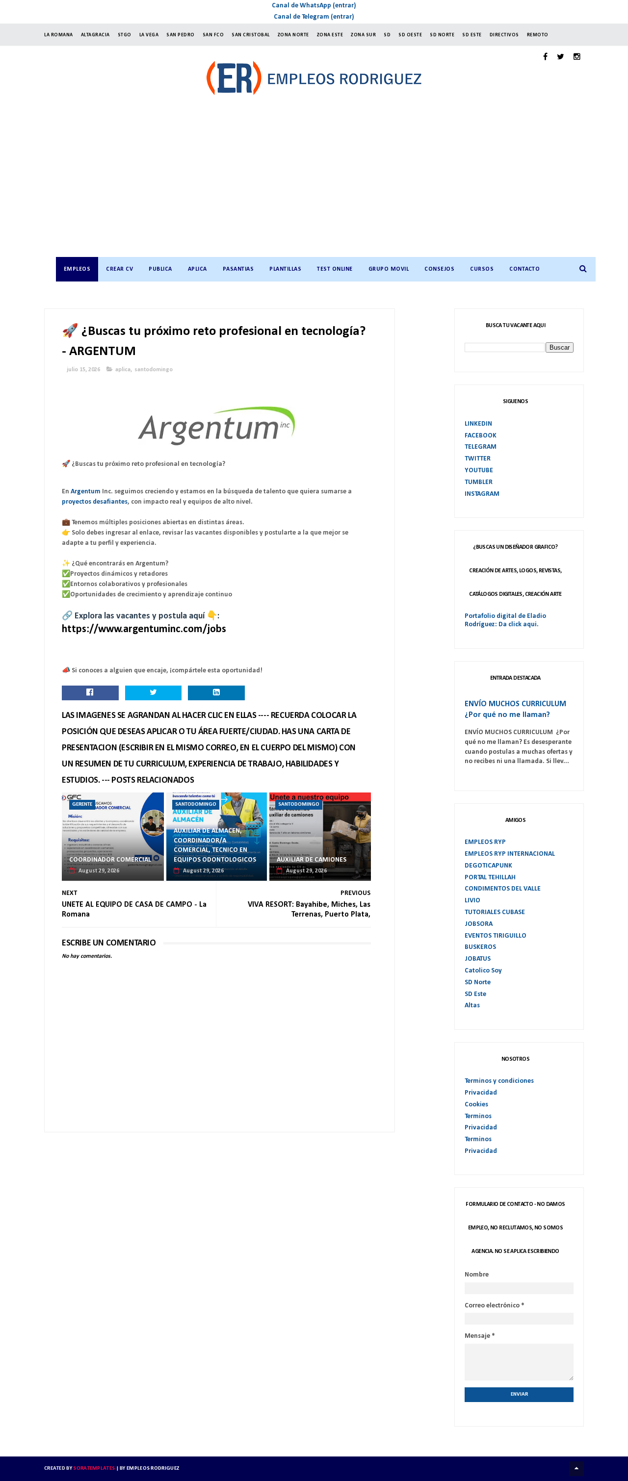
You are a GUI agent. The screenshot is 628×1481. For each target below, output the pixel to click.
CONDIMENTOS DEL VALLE (503, 889)
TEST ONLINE (335, 269)
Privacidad (481, 1093)
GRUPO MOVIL (388, 269)
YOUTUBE (479, 470)
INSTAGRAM (482, 494)
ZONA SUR (363, 35)
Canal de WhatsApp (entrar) (314, 5)
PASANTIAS (238, 269)
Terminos (478, 1116)
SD (387, 35)
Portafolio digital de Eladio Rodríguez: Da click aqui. (505, 620)
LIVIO (472, 900)
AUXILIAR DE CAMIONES (311, 860)
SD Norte (478, 982)
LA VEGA (149, 35)
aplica (123, 370)
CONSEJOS (439, 269)
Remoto (538, 35)
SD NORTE (442, 35)
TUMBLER (479, 482)
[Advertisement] (324, 183)
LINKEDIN (478, 424)
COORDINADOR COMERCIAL (110, 860)
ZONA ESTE (330, 35)
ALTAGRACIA (95, 35)
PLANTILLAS (285, 269)
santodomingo (153, 370)
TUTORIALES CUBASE (495, 912)
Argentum (86, 491)
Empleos (77, 269)
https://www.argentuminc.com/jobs (144, 629)
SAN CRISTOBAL (251, 35)
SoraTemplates (94, 1468)
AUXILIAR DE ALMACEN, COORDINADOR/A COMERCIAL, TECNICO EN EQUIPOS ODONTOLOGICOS (215, 845)
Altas (472, 1005)
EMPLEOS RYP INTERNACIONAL (510, 854)
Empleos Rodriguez (153, 1468)
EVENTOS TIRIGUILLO (495, 936)
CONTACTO (524, 269)
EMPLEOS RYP (485, 842)
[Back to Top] (576, 1468)
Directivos (504, 35)
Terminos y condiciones (499, 1081)
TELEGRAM (481, 447)
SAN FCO (213, 35)
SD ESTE (472, 35)
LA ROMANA (58, 35)
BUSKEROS (480, 947)
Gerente (82, 804)
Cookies (476, 1104)
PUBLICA (160, 269)
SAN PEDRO (180, 35)
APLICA (197, 269)
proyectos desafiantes (95, 502)
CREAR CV (119, 269)
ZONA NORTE (293, 35)
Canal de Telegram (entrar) (314, 17)
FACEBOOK (481, 435)
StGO (124, 35)
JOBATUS (478, 959)
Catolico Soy (483, 970)
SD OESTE (410, 35)
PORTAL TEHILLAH (490, 877)
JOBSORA (479, 924)
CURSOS (482, 269)
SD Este (475, 994)
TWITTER (478, 458)
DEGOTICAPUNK (488, 865)
